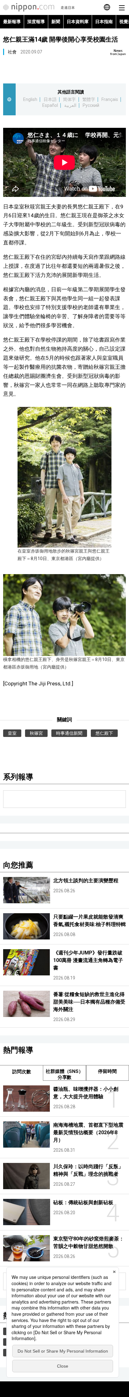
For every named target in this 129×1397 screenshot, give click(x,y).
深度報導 (36, 21)
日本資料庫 (78, 21)
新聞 (55, 21)
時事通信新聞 (69, 733)
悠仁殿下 (104, 733)
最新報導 (12, 21)
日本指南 (104, 21)
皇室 (12, 733)
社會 (12, 51)
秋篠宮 (36, 733)
